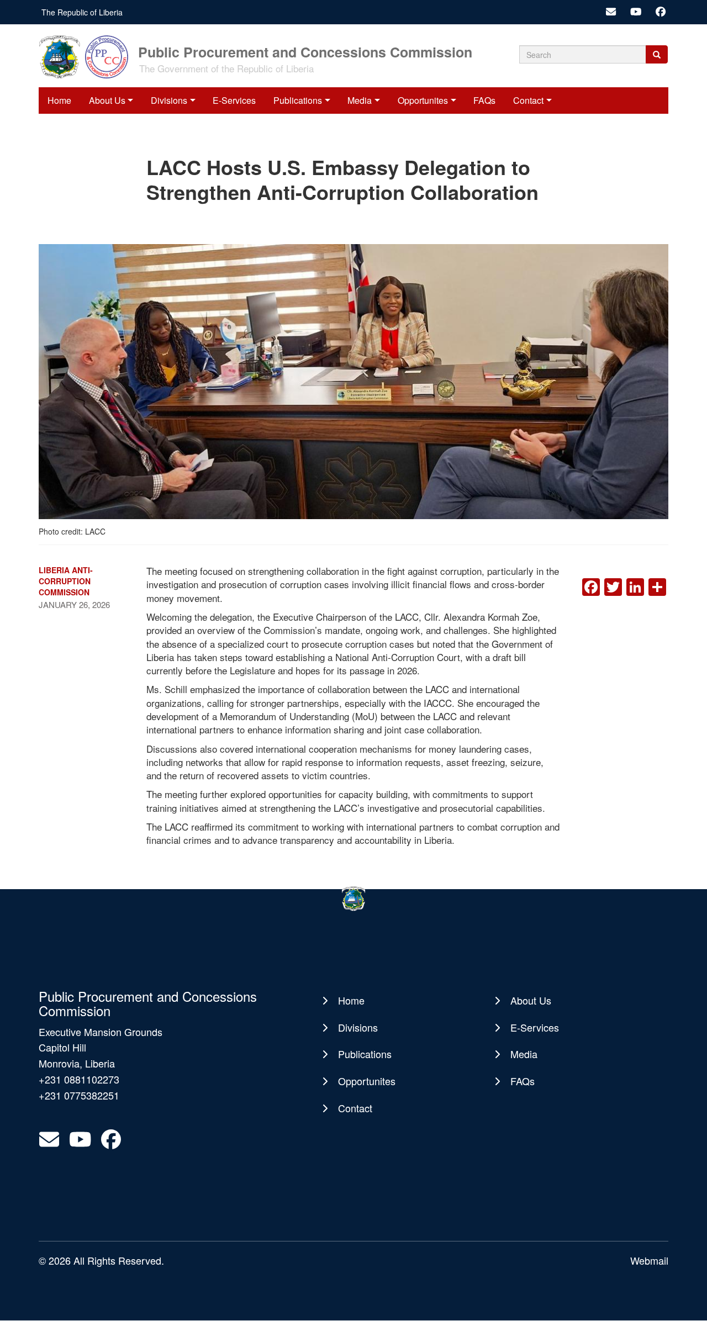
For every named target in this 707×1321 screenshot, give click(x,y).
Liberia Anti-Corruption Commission (66, 581)
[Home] (87, 56)
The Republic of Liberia (82, 12)
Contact (528, 100)
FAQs (484, 100)
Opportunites (423, 100)
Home (59, 100)
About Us (107, 100)
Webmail (649, 1260)
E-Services (234, 100)
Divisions (169, 100)
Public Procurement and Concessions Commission (305, 51)
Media (359, 100)
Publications (297, 100)
